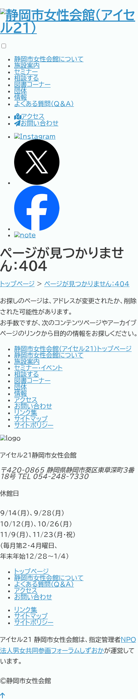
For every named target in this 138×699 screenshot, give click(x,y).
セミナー (26, 71)
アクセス (33, 116)
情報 (20, 97)
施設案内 (27, 65)
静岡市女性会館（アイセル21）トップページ (73, 348)
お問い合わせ (39, 123)
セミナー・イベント (38, 368)
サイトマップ (31, 419)
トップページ (31, 571)
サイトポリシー (33, 425)
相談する (26, 78)
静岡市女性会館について (49, 59)
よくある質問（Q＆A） (44, 103)
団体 (20, 91)
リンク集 (25, 412)
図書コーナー (32, 84)
